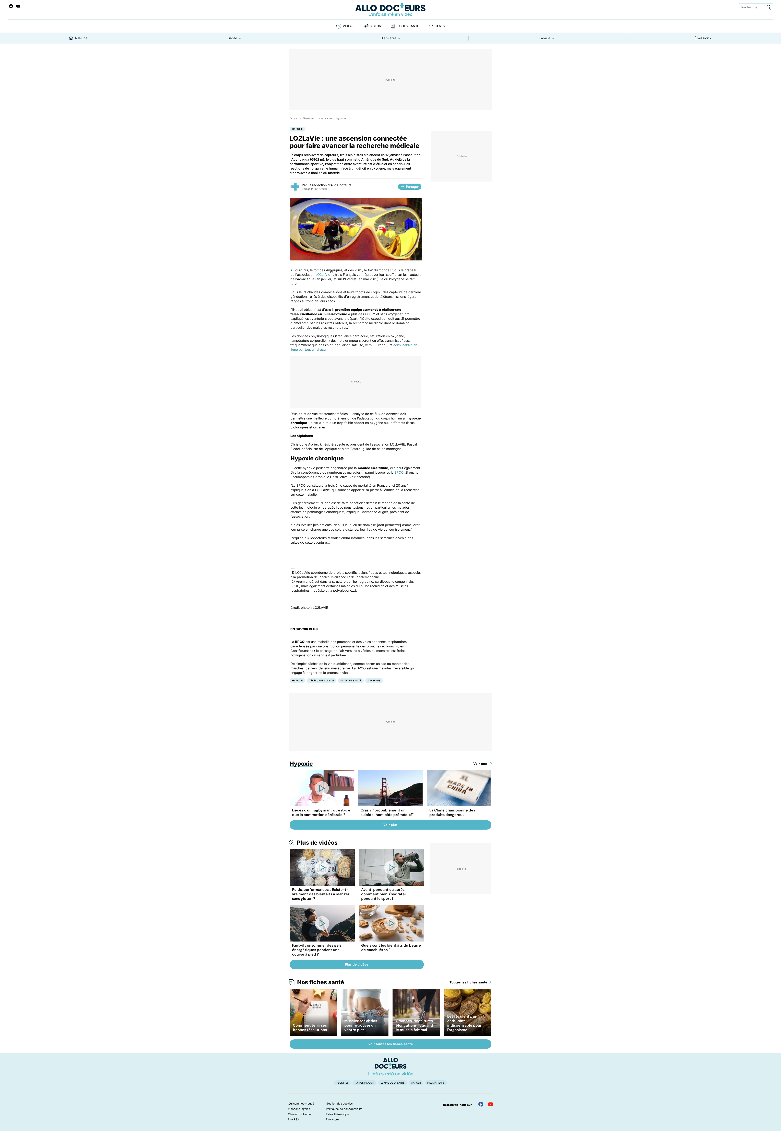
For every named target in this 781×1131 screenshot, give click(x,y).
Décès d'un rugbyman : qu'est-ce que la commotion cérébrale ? (321, 812)
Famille (544, 38)
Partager (412, 187)
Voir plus (390, 825)
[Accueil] (390, 1066)
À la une (81, 38)
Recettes (342, 1082)
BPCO (400, 472)
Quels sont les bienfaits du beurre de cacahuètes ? (391, 947)
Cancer (416, 1082)
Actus (375, 26)
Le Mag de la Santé (393, 1082)
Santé (232, 38)
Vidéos (349, 26)
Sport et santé (350, 680)
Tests (440, 26)
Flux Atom (332, 1119)
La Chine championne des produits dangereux (452, 812)
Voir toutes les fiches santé (390, 1044)
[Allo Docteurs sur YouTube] (18, 6)
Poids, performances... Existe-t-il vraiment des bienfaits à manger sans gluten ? (321, 894)
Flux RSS (293, 1119)
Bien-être (388, 38)
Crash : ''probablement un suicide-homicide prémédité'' (387, 812)
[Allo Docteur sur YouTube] (490, 1104)
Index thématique (337, 1114)
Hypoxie (341, 118)
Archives (374, 680)
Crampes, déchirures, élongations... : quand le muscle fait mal (415, 1025)
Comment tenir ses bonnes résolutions (310, 1027)
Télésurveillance (321, 680)
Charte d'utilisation (300, 1114)
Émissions (703, 38)
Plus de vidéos (317, 842)
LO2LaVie (322, 275)
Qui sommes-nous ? (301, 1103)
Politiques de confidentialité (344, 1109)
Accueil (294, 118)
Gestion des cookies (339, 1103)
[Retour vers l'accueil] (390, 9)
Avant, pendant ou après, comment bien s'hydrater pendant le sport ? (383, 894)
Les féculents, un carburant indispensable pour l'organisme (464, 1023)
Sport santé (325, 118)
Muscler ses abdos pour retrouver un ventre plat (360, 1025)
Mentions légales (299, 1109)
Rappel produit (364, 1082)
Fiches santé (408, 26)
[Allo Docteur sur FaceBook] (11, 6)
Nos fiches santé (320, 982)
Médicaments (435, 1082)
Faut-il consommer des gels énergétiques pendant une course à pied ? (316, 950)
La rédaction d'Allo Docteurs (329, 185)
